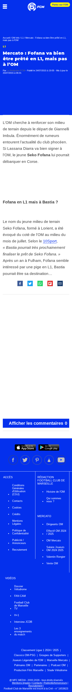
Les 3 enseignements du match (23, 631)
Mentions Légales (17, 522)
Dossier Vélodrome (20, 588)
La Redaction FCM (16, 70)
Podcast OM (58, 665)
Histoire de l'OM (55, 491)
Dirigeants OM (54, 524)
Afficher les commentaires (38, 423)
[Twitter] (25, 463)
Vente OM (52, 563)
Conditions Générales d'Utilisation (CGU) (18, 490)
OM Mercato (53, 540)
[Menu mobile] (6, 6)
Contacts (17, 500)
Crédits (16, 514)
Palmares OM (22, 665)
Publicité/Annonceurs (55, 683)
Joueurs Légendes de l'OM (27, 660)
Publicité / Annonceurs (19, 542)
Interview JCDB (23, 621)
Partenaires (40, 665)
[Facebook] (13, 463)
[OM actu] (36, 4)
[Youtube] (61, 463)
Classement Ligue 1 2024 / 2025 (40, 650)
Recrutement (19, 549)
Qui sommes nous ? (53, 500)
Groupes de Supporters (52, 655)
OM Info (15, 38)
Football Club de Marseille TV (21, 605)
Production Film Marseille (28, 670)
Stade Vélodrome (57, 670)
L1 (22, 38)
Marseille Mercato (57, 660)
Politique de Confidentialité (20, 532)
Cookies (17, 507)
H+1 (16, 615)
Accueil (6, 38)
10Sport (50, 241)
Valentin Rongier (55, 556)
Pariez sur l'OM (60, 4)
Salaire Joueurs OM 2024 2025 (55, 549)
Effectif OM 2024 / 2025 (56, 532)
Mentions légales (21, 683)
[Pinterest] (37, 463)
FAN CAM (20, 595)
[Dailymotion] (49, 463)
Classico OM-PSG (24, 655)
